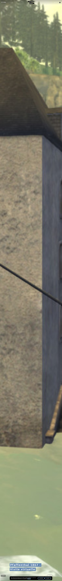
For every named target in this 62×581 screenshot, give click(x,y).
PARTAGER (49, 575)
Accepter (41, 578)
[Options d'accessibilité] (60, 2)
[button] (3, 2)
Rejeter (47, 578)
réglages (29, 578)
